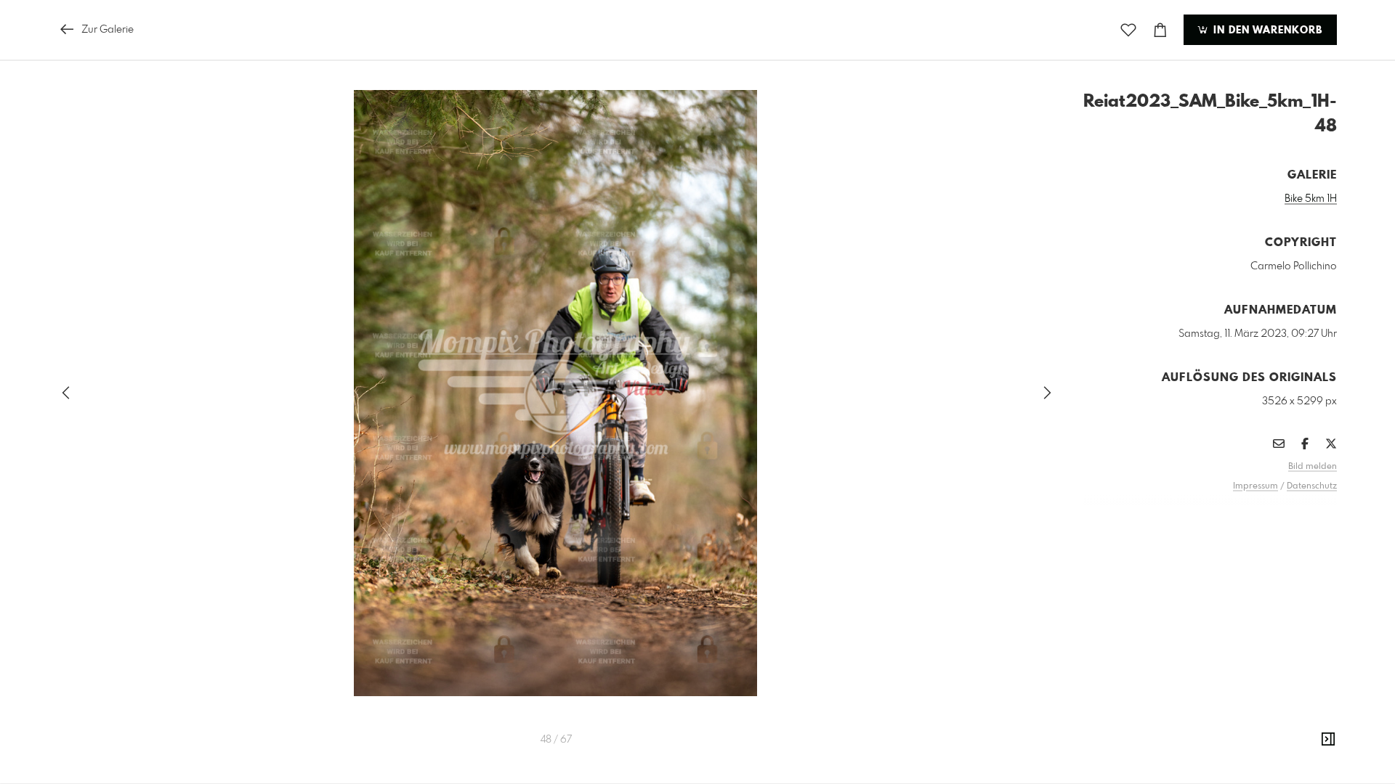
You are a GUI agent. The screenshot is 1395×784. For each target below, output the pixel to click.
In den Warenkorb (1266, 30)
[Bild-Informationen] (1328, 739)
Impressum (1255, 486)
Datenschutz (1312, 486)
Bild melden (1312, 466)
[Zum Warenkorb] (1160, 30)
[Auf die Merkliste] (1128, 30)
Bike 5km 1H (1311, 199)
